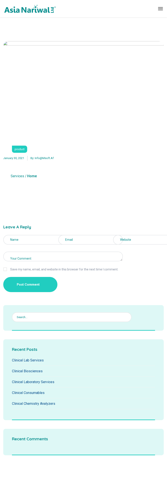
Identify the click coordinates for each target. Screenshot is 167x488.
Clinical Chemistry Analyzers (33, 404)
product (20, 149)
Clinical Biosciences (27, 371)
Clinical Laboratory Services (33, 382)
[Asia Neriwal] (30, 8)
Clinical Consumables (28, 393)
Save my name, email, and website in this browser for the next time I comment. (64, 269)
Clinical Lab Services (28, 360)
